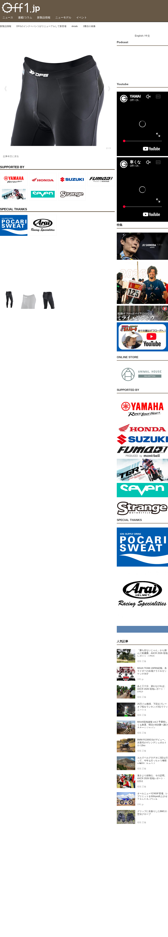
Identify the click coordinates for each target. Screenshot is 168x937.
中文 (147, 36)
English (139, 36)
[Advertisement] (30, 263)
